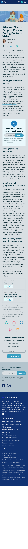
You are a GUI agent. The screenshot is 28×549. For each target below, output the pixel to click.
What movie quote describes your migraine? (13, 295)
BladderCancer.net (8, 443)
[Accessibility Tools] (18, 2)
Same (17, 330)
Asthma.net (6, 432)
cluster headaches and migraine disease (13, 192)
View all (5, 449)
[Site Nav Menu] (26, 2)
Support (14, 323)
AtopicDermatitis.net (9, 435)
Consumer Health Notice (9, 457)
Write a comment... (10, 351)
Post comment (14, 356)
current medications (9, 266)
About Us (4, 453)
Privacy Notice (18, 140)
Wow (9, 330)
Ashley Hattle (11, 39)
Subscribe (19, 135)
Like (5, 323)
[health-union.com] (9, 398)
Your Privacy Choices (8, 460)
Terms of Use (10, 142)
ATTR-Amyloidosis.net (9, 438)
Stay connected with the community (11, 368)
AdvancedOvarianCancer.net (12, 424)
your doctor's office (17, 50)
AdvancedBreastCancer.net (11, 422)
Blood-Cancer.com (8, 446)
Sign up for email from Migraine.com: (14, 130)
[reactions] (6, 286)
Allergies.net (6, 427)
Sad (20, 323)
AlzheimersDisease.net (10, 430)
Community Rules (7, 462)
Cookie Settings (20, 460)
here (3, 318)
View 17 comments (13, 346)
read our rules (14, 341)
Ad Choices (16, 462)
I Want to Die (8, 283)
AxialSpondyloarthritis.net (11, 440)
